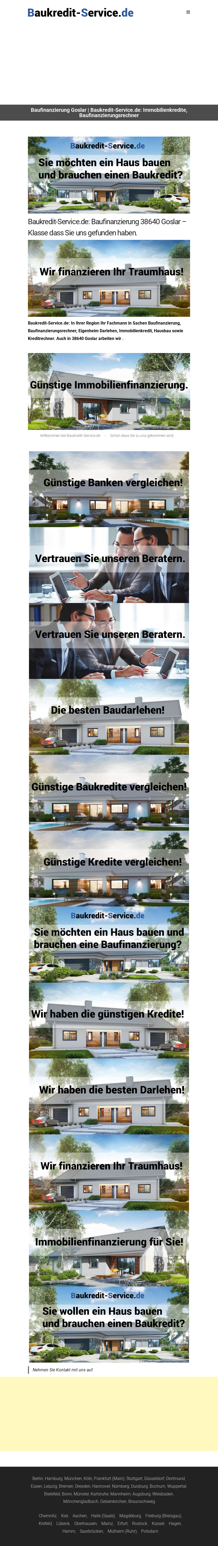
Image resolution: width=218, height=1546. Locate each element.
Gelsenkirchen (113, 1501)
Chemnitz (48, 1515)
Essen (36, 1486)
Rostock (139, 1523)
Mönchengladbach (80, 1501)
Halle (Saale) (103, 1515)
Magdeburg (130, 1515)
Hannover (101, 1486)
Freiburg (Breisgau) (163, 1515)
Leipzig (50, 1486)
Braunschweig (141, 1501)
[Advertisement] (109, 64)
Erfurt (123, 1523)
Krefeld (45, 1523)
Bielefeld (52, 1493)
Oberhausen (85, 1523)
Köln (88, 1478)
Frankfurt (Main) (109, 1478)
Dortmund (175, 1478)
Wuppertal (176, 1486)
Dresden (82, 1486)
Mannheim (120, 1493)
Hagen (175, 1523)
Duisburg (139, 1486)
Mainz (107, 1523)
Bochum (157, 1486)
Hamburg (53, 1478)
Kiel (64, 1515)
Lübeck (63, 1523)
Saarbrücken (91, 1531)
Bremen (66, 1486)
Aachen (80, 1515)
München (73, 1478)
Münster (81, 1493)
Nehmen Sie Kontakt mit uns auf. (63, 1369)
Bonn (67, 1493)
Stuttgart (134, 1478)
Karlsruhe (99, 1493)
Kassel (158, 1523)
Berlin (37, 1478)
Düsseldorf (154, 1478)
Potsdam (149, 1531)
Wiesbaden (162, 1493)
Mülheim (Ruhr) (122, 1531)
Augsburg (141, 1493)
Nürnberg (120, 1486)
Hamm (68, 1531)
